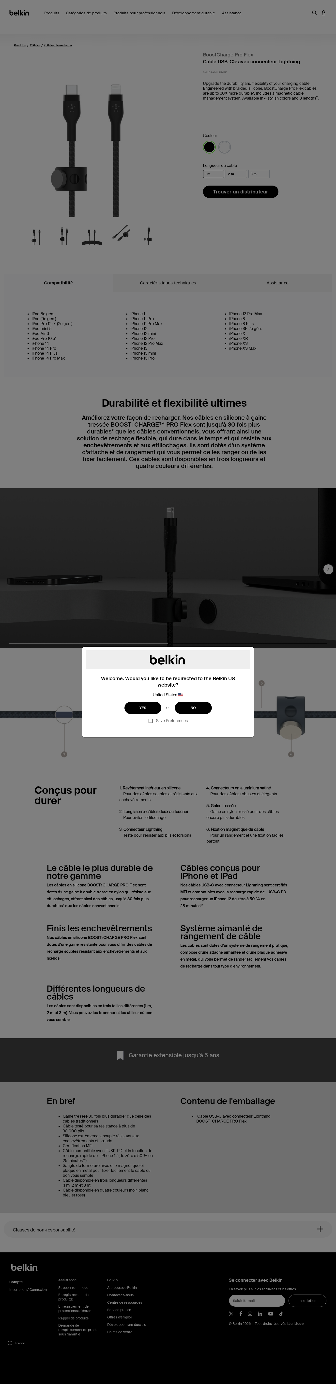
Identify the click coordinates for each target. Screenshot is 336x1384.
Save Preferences (172, 720)
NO (193, 708)
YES (142, 708)
